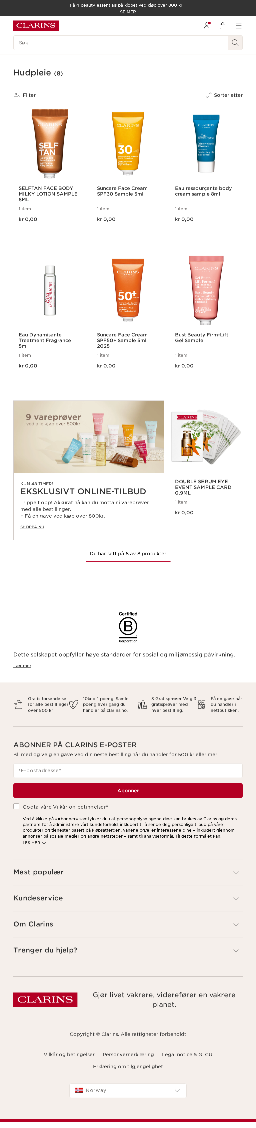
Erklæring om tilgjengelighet (128, 1066)
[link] (88, 470)
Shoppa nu (32, 527)
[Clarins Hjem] (36, 25)
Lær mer (22, 665)
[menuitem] (207, 26)
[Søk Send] (235, 42)
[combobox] (128, 1090)
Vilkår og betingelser (79, 807)
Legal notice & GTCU (187, 1054)
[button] (128, 872)
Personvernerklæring (128, 1054)
